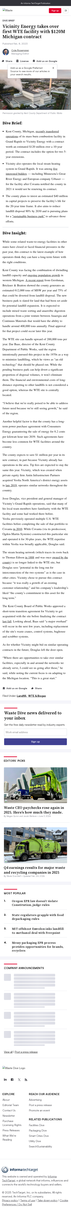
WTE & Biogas (37, 695)
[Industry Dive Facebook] (12, 1079)
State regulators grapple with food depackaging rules (38, 917)
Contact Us (9, 1110)
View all (8, 1052)
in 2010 (17, 529)
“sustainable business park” (28, 216)
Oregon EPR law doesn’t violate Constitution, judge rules (35, 903)
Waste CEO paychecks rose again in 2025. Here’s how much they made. (34, 810)
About (6, 1099)
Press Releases (11, 1130)
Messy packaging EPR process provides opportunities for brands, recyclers (38, 946)
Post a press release (26, 1052)
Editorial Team (10, 1105)
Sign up (55, 10)
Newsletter (8, 1115)
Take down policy (47, 1200)
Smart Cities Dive (39, 1135)
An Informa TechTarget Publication (35, 3)
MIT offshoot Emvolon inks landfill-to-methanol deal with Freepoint (38, 931)
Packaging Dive (38, 1130)
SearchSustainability (40, 1146)
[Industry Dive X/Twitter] (19, 1079)
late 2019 (11, 485)
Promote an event (39, 1110)
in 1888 (29, 557)
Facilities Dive (36, 1125)
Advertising (35, 1099)
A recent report (34, 280)
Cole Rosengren (20, 50)
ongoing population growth (44, 275)
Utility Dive (35, 1141)
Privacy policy (10, 1200)
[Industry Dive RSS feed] (25, 1079)
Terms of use (27, 1200)
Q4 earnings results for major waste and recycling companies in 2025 (34, 870)
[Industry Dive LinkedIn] (5, 1079)
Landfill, (22, 695)
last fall (6, 621)
